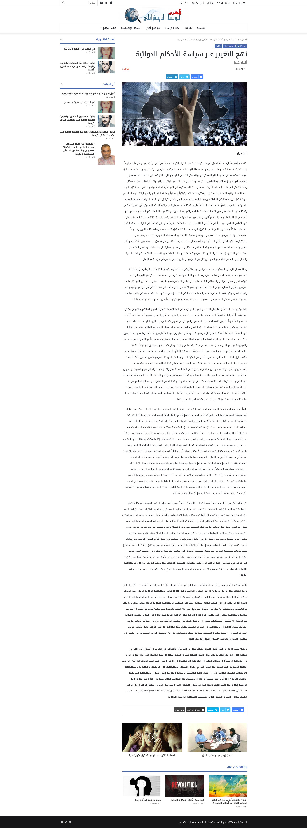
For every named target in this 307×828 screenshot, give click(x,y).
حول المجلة (239, 2)
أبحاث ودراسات (172, 27)
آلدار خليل (218, 39)
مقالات (188, 27)
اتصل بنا (184, 2)
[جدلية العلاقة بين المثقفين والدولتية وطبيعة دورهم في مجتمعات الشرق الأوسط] (106, 67)
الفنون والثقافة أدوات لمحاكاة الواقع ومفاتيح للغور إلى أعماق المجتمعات (229, 801)
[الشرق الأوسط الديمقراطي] (153, 15)
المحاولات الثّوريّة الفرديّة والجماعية (187, 800)
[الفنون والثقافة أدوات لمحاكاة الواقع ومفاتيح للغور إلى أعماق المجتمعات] (228, 786)
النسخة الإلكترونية (131, 27)
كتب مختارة (198, 2)
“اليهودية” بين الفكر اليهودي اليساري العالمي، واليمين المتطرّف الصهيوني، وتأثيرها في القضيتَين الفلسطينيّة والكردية (78, 149)
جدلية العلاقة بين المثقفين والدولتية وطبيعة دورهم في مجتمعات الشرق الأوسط (77, 66)
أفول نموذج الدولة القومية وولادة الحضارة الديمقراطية (88, 93)
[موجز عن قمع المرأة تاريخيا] (141, 786)
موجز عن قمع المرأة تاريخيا (148, 800)
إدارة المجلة (223, 2)
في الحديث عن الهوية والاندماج (79, 49)
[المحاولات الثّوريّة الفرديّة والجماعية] (184, 786)
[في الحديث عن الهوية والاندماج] (106, 53)
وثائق (210, 2)
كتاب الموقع (109, 27)
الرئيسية (201, 27)
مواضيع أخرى (153, 27)
